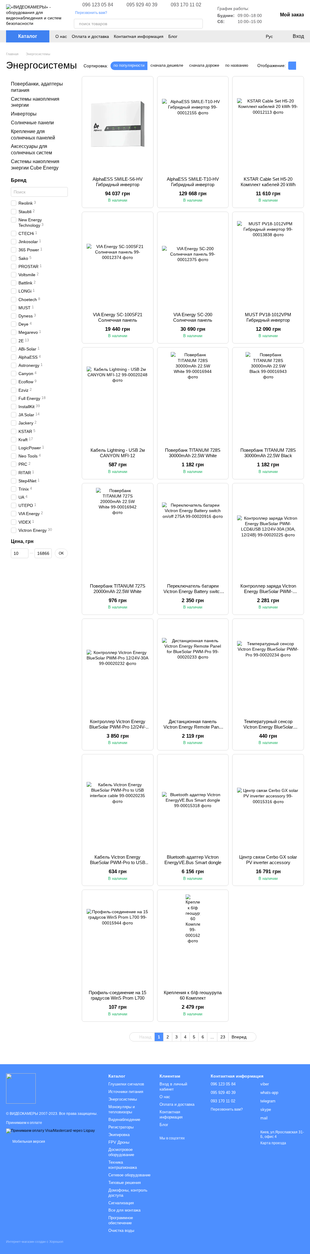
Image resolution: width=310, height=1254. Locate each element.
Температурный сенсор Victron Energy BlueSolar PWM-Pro (268, 727)
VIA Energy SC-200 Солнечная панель (192, 317)
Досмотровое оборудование (121, 1152)
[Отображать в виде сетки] (292, 66)
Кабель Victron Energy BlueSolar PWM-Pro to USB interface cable (117, 862)
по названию (236, 65)
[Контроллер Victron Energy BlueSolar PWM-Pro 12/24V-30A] (118, 668)
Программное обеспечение (120, 1220)
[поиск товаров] (198, 24)
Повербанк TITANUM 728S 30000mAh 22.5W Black (268, 453)
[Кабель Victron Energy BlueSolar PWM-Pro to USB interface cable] (118, 804)
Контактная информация (138, 36)
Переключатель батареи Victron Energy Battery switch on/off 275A (192, 591)
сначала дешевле (166, 65)
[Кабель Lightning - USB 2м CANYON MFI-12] (118, 397)
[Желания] (257, 36)
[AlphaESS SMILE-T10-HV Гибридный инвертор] (193, 126)
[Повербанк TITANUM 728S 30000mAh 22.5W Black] (268, 397)
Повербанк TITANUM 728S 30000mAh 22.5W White (192, 453)
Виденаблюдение (124, 1119)
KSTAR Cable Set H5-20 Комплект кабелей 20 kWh (268, 181)
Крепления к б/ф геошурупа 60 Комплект (193, 995)
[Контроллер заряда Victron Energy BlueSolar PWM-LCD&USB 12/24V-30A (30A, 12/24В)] (268, 533)
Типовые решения (124, 1182)
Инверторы (24, 113)
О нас (61, 36)
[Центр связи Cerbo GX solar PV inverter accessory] (268, 804)
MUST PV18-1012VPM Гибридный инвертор (268, 317)
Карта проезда (273, 1143)
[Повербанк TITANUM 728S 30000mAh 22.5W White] (193, 397)
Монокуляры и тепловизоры (121, 1109)
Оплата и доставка (90, 36)
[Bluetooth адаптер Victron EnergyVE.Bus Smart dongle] (193, 804)
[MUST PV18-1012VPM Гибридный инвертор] (268, 261)
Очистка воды (121, 1230)
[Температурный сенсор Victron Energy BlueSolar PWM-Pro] (268, 668)
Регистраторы (121, 1127)
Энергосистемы (122, 1099)
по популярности (129, 65)
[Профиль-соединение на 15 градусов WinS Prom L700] (118, 939)
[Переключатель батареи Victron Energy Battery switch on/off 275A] (193, 533)
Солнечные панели (32, 122)
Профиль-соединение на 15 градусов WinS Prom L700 (117, 995)
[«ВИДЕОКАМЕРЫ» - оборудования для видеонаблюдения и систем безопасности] (21, 1088)
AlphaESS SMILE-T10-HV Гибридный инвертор (193, 181)
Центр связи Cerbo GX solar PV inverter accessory (268, 859)
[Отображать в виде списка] (300, 66)
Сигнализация (121, 1203)
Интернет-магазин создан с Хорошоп (34, 1241)
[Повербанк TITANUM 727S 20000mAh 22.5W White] (118, 533)
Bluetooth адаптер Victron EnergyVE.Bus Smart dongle (192, 859)
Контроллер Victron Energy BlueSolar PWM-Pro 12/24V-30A (117, 727)
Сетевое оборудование (129, 1175)
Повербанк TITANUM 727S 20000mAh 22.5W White (117, 588)
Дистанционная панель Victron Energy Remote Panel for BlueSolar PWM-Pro (192, 727)
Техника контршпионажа (122, 1165)
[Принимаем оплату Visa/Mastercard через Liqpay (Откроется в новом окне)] (50, 1130)
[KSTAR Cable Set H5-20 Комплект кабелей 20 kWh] (268, 126)
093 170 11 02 (186, 4)
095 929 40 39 (142, 4)
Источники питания (125, 1091)
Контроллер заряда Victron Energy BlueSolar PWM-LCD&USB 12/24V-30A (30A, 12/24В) (268, 594)
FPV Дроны (118, 1142)
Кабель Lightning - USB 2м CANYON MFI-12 (118, 453)
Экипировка (119, 1134)
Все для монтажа (124, 1210)
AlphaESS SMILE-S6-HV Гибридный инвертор (118, 181)
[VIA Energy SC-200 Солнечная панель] (193, 261)
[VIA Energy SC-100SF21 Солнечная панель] (118, 261)
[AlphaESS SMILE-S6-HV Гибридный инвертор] (118, 126)
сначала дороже (204, 65)
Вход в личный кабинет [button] (173, 1086)
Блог (172, 36)
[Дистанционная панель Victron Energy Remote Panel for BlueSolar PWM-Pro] (193, 668)
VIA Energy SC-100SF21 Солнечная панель (117, 317)
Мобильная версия (28, 1141)
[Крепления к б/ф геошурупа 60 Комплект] (193, 939)
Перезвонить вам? (91, 13)
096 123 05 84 (97, 4)
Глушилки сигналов (126, 1084)
